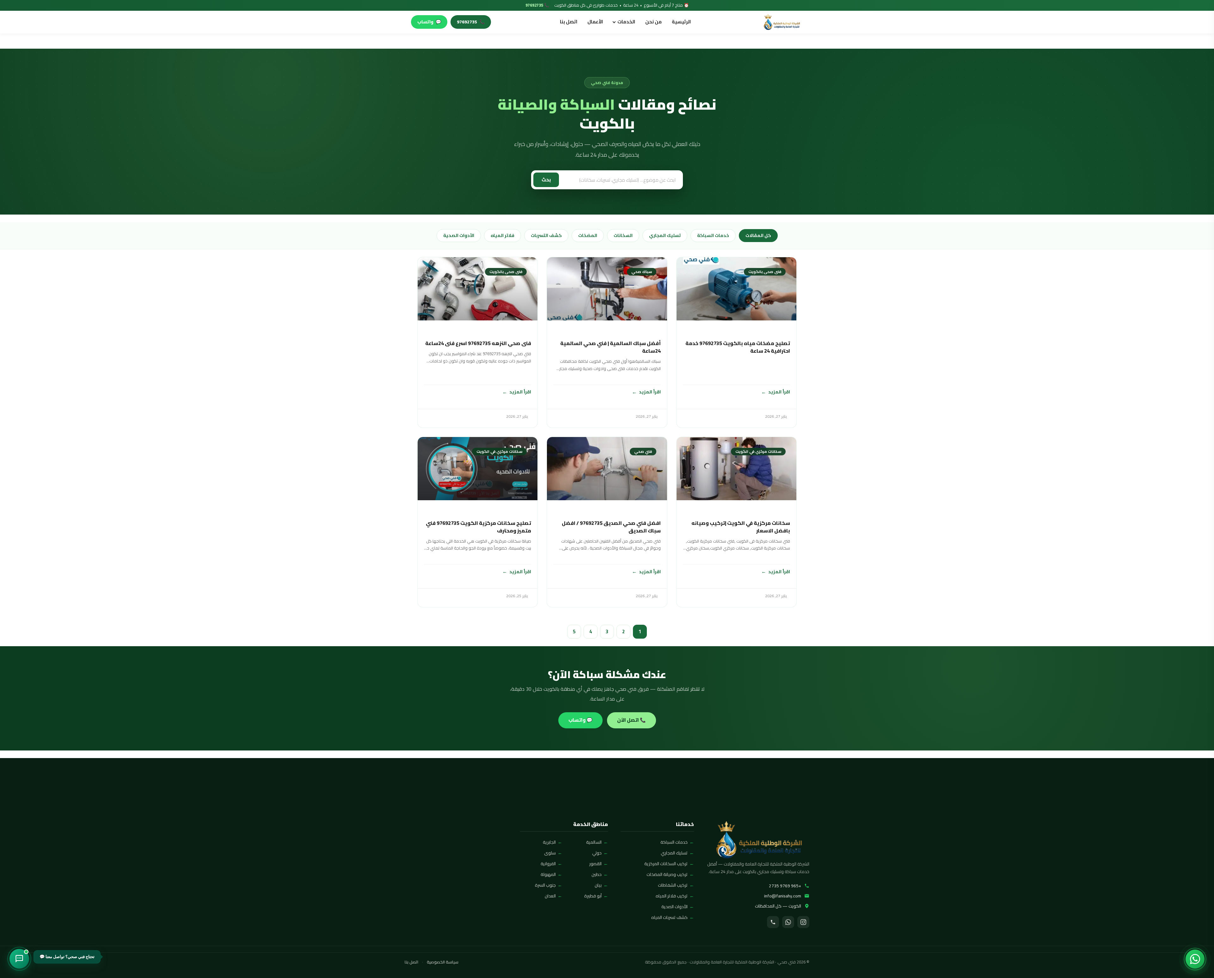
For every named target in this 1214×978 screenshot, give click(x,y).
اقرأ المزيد (779, 392)
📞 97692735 (537, 5)
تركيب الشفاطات (673, 885)
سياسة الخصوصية (442, 962)
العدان (550, 896)
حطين (597, 874)
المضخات (587, 235)
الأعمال (595, 21)
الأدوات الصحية (458, 235)
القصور (595, 863)
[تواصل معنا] (19, 959)
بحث (546, 179)
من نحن (653, 21)
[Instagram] (803, 922)
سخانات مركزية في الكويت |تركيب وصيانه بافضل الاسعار (740, 526)
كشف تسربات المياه (669, 917)
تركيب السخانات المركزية (666, 863)
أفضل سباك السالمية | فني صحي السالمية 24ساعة (610, 347)
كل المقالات (758, 235)
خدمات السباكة (713, 235)
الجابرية (549, 842)
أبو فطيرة (593, 896)
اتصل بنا (568, 21)
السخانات (623, 235)
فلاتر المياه (502, 235)
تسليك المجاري (665, 235)
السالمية (594, 842)
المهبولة (548, 874)
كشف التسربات (546, 235)
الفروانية (548, 863)
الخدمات (626, 21)
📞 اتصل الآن (631, 720)
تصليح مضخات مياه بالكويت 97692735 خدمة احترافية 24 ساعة (737, 347)
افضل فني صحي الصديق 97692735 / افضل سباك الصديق (611, 526)
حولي (597, 853)
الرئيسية (681, 21)
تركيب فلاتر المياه (672, 896)
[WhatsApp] (788, 922)
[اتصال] (773, 922)
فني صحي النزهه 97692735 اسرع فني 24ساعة (478, 343)
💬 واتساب (580, 720)
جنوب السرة (545, 885)
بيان (598, 885)
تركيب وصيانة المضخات (667, 874)
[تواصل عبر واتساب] (1195, 959)
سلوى (550, 853)
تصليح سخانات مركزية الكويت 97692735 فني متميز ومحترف (478, 526)
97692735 (471, 22)
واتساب (429, 22)
